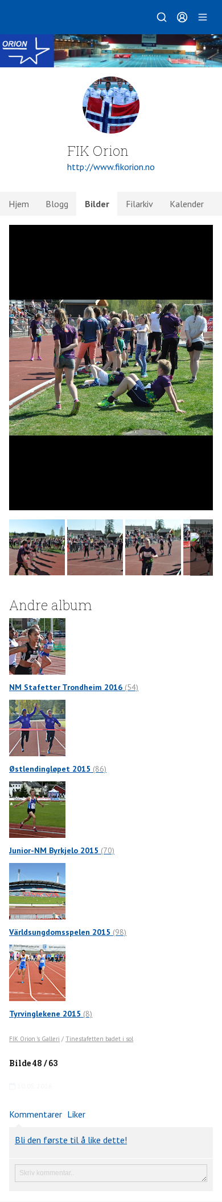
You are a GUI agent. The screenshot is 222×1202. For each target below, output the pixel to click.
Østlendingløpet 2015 (57, 769)
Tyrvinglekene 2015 (50, 1014)
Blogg (57, 203)
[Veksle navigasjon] (202, 17)
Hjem (19, 203)
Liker (76, 1114)
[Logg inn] (182, 17)
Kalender (187, 203)
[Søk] (161, 17)
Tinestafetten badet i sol (99, 1039)
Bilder (97, 203)
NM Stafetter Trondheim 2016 (73, 687)
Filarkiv (139, 203)
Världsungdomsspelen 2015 (67, 932)
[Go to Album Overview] (37, 645)
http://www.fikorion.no (111, 166)
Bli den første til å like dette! (71, 1139)
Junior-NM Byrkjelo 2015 (61, 850)
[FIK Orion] (111, 50)
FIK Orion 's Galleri (34, 1039)
